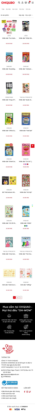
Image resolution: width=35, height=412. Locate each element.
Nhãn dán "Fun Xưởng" (9, 38)
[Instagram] (27, 392)
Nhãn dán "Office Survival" (9, 130)
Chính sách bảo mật (8, 393)
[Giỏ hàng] (29, 2)
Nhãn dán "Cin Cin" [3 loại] (26, 161)
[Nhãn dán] (9, 26)
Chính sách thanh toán (9, 396)
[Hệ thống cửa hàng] (25, 2)
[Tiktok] (30, 392)
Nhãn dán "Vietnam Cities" (26, 69)
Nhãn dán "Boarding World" (9, 69)
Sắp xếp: (21, 15)
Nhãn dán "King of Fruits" (9, 100)
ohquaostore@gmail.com (11, 374)
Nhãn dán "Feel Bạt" (26, 130)
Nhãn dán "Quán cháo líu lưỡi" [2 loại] (26, 100)
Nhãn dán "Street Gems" (9, 161)
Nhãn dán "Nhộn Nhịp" (26, 38)
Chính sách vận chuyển (9, 398)
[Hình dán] (9, 273)
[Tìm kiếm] (19, 2)
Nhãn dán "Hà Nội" (26, 192)
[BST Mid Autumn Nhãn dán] (9, 180)
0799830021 (7, 376)
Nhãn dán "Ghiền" (25, 223)
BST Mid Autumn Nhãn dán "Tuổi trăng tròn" (9, 192)
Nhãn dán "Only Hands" (9, 254)
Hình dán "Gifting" (25, 285)
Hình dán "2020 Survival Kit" (9, 285)
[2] (20, 297)
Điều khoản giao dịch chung (11, 391)
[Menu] (32, 2)
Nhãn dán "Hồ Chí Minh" (9, 223)
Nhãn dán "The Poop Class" (26, 254)
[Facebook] (24, 392)
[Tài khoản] (22, 2)
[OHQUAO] (8, 2)
